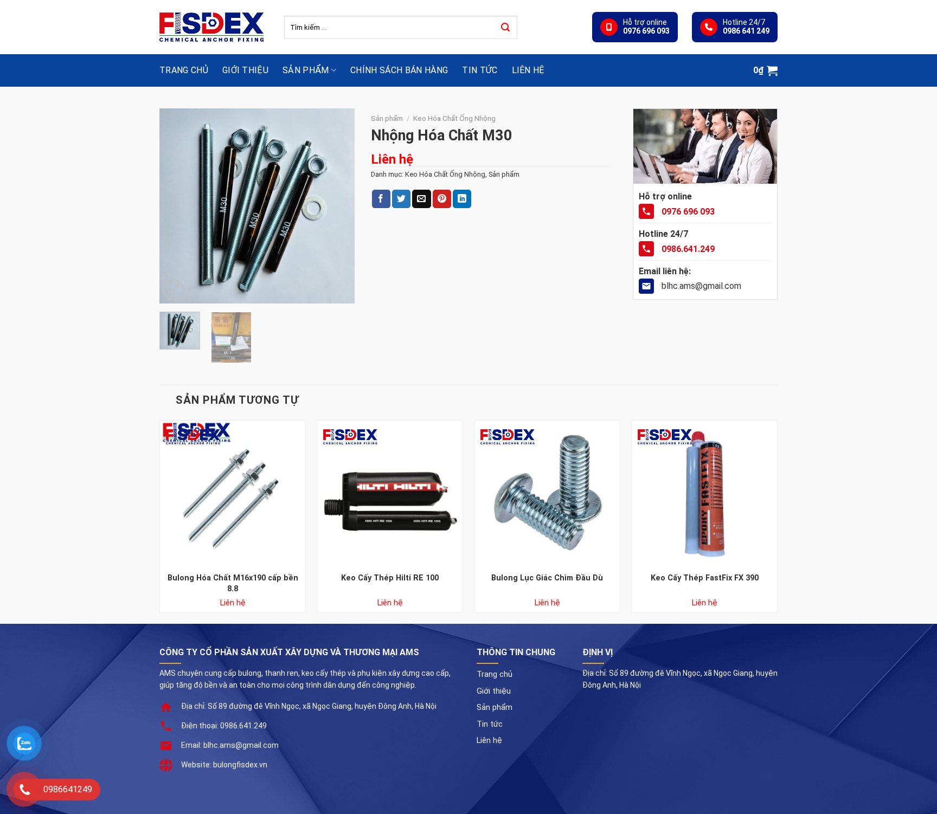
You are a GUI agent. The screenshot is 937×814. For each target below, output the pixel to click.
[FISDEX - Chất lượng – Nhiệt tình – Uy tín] (213, 27)
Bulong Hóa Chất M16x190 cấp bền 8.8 (233, 583)
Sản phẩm (306, 70)
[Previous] (177, 205)
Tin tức (479, 70)
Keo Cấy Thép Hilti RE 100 (390, 578)
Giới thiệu (245, 70)
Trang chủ (183, 70)
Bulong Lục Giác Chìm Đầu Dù (547, 578)
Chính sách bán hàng (399, 70)
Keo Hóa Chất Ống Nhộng (454, 118)
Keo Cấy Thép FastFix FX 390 (705, 578)
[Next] (337, 205)
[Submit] (505, 27)
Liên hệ (528, 70)
